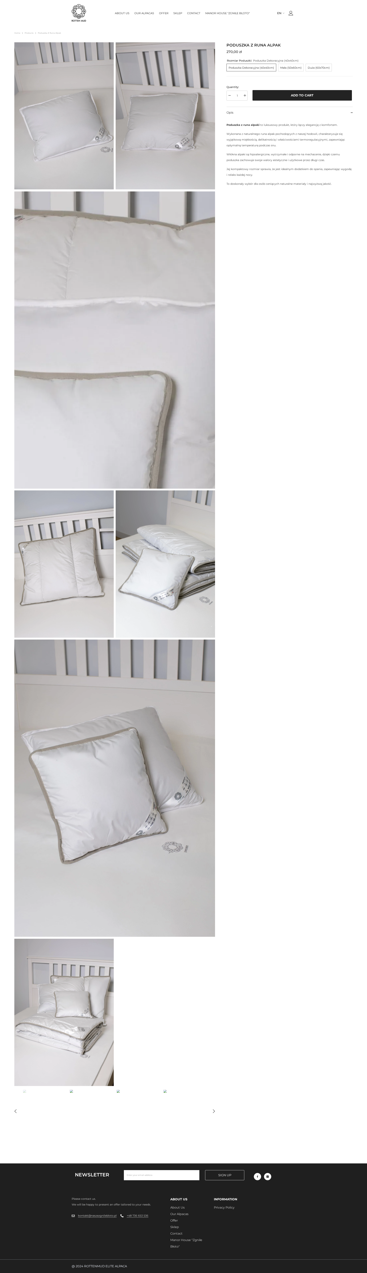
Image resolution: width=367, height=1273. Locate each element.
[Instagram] (267, 1176)
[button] (15, 1111)
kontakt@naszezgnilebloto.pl (97, 1215)
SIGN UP (224, 1175)
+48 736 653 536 (137, 1215)
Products (29, 33)
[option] (44, 1111)
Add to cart (303, 95)
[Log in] (291, 13)
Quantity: (233, 87)
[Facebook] (257, 1176)
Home (17, 33)
